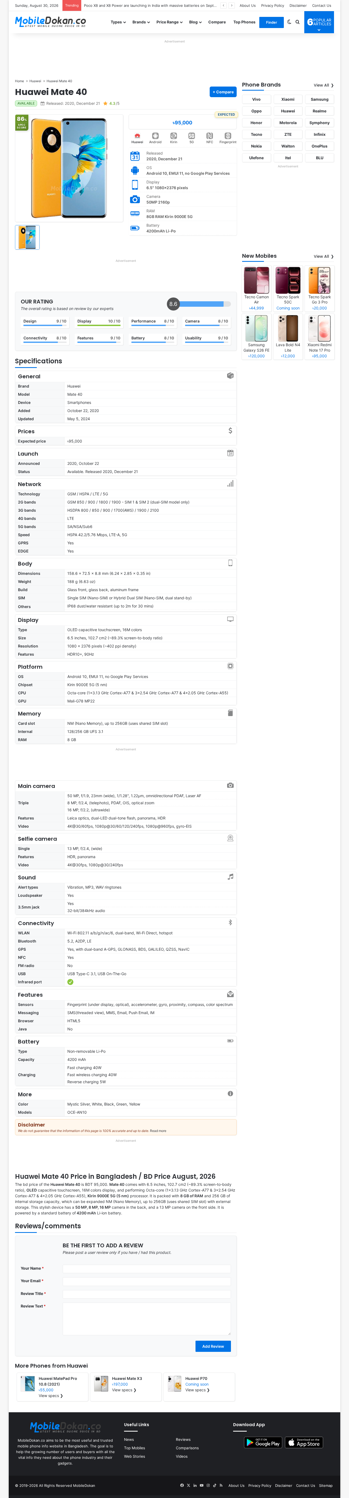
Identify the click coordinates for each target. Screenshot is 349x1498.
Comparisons (187, 1448)
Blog (193, 22)
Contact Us (321, 5)
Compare (217, 22)
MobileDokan (84, 1485)
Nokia (256, 146)
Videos (182, 1456)
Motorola (288, 122)
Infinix (320, 134)
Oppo (256, 111)
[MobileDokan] (50, 22)
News (129, 1439)
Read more (158, 1131)
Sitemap (326, 1485)
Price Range (168, 22)
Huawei (137, 142)
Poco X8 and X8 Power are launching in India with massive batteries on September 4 (156, 5)
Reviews (183, 1439)
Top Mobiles (134, 1448)
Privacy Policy (272, 5)
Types (116, 22)
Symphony (319, 122)
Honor (256, 122)
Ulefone (256, 157)
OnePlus (319, 146)
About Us (248, 5)
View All (321, 85)
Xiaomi (287, 99)
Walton (288, 146)
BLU (319, 157)
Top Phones (244, 22)
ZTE (288, 134)
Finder (271, 22)
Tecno (256, 134)
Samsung (320, 99)
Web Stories (134, 1456)
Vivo (256, 99)
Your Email (32, 1280)
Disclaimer (298, 5)
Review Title (33, 1293)
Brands (139, 22)
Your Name (32, 1268)
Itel (288, 157)
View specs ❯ (51, 1395)
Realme (319, 111)
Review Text (33, 1306)
